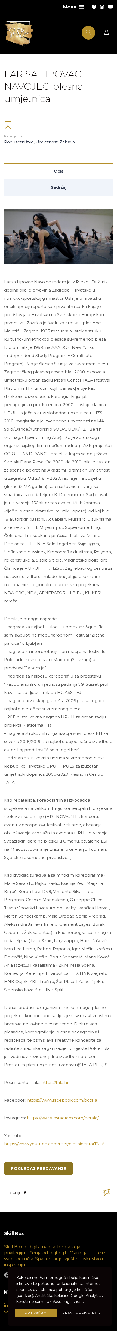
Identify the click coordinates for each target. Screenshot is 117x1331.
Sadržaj (58, 187)
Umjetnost (47, 142)
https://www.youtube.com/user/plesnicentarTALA (54, 1143)
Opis (58, 171)
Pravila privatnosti (82, 1313)
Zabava (67, 142)
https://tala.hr (55, 1082)
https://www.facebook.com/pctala (62, 1100)
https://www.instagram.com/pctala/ (63, 1117)
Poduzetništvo (19, 142)
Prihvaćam (36, 1313)
